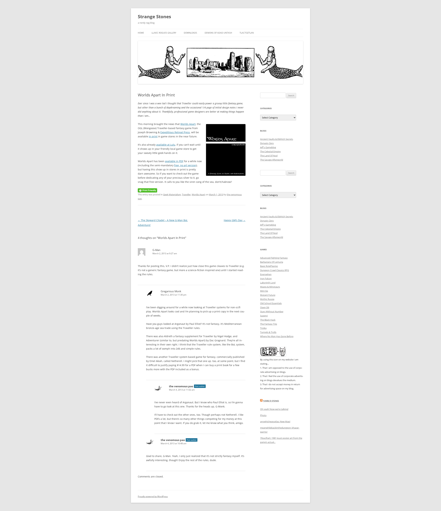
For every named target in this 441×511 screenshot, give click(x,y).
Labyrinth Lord (267, 282)
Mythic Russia (267, 299)
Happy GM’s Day (234, 220)
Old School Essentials (271, 303)
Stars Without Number (271, 311)
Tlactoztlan (247, 32)
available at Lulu (165, 144)
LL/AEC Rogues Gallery (164, 32)
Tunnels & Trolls (268, 332)
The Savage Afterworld (271, 159)
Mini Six (264, 290)
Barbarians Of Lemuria (271, 262)
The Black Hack (267, 319)
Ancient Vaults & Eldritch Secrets (276, 139)
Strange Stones (154, 16)
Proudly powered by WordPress (153, 496)
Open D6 (264, 307)
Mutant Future (267, 295)
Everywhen (265, 274)
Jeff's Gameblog (268, 147)
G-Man (156, 250)
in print (153, 136)
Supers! (264, 315)
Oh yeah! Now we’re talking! (274, 409)
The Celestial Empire (270, 151)
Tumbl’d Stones (271, 400)
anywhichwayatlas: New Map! (275, 421)
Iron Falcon (266, 278)
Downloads (190, 32)
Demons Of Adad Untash (218, 32)
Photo (263, 415)
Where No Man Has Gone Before (276, 336)
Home (141, 32)
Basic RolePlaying (269, 266)
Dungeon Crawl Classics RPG (274, 270)
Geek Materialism (172, 194)
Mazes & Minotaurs (270, 286)
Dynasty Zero (267, 143)
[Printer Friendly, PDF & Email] (147, 190)
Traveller (186, 194)
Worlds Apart (188, 124)
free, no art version (185, 165)
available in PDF (174, 161)
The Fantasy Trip (268, 323)
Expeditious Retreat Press (175, 132)
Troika (263, 328)
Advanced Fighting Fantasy (274, 257)
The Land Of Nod (269, 155)
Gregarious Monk (171, 291)
